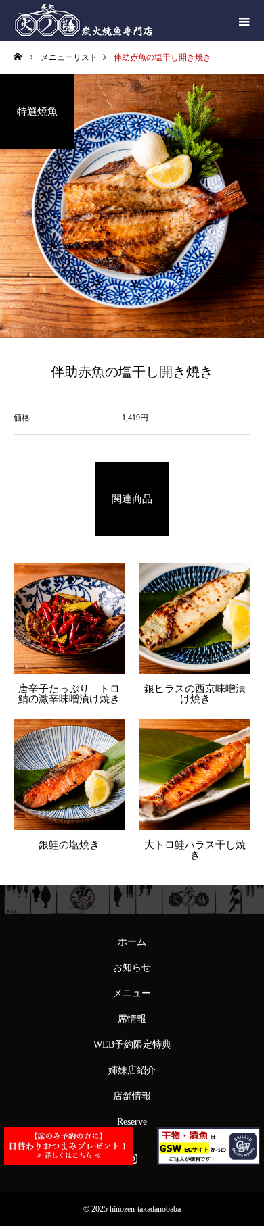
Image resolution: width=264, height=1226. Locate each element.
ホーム (132, 942)
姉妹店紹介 (132, 1070)
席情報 (132, 1019)
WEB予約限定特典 (132, 1044)
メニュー (132, 993)
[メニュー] (243, 20)
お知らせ (132, 967)
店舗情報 (132, 1096)
